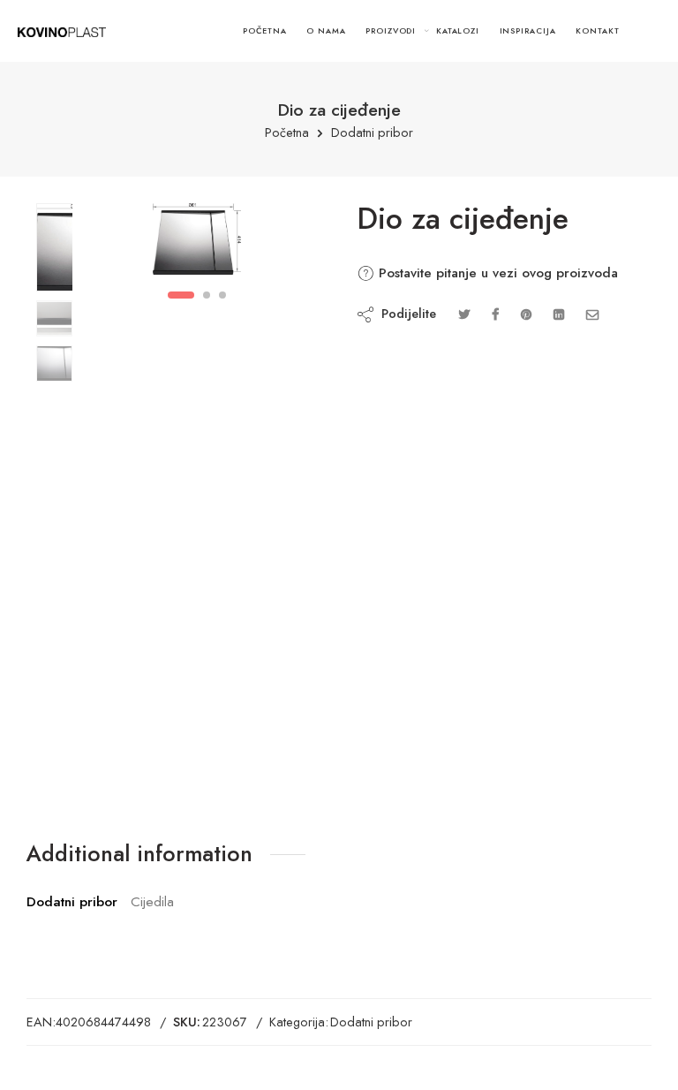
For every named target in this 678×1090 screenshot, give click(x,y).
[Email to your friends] (592, 314)
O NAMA (326, 30)
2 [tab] (207, 295)
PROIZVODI (390, 30)
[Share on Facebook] (495, 314)
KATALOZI (457, 30)
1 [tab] (181, 295)
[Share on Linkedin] (559, 314)
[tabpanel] (197, 243)
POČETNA (265, 30)
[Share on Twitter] (464, 314)
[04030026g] (54, 247)
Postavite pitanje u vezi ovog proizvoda (496, 273)
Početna (287, 133)
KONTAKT (598, 30)
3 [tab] (223, 295)
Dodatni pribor (372, 133)
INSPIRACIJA (528, 30)
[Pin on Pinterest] (526, 314)
